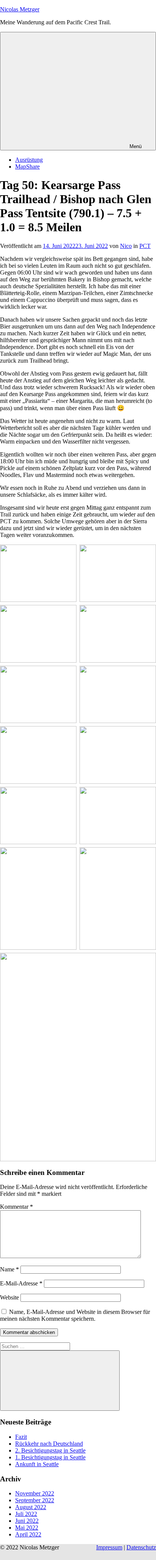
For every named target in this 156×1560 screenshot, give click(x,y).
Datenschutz (141, 1547)
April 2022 (28, 1534)
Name (9, 1269)
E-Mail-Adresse (21, 1283)
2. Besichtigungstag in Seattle (50, 1450)
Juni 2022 (27, 1520)
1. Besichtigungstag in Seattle (50, 1457)
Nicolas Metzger (19, 9)
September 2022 (34, 1500)
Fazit (21, 1437)
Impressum (109, 1547)
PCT (145, 246)
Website (9, 1297)
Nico (126, 246)
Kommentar (16, 1206)
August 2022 (30, 1507)
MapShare (27, 166)
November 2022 (34, 1493)
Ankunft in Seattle (37, 1464)
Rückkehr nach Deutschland (49, 1443)
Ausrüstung (29, 159)
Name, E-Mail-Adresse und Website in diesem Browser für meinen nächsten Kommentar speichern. (75, 1315)
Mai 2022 (26, 1527)
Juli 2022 (26, 1514)
